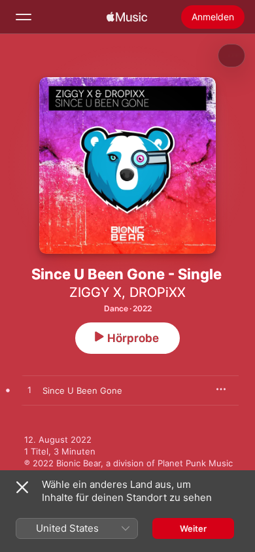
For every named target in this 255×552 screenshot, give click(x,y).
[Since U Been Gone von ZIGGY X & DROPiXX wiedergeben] (29, 390)
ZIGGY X (95, 292)
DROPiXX (157, 292)
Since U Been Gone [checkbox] (82, 390)
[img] (127, 17)
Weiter (193, 528)
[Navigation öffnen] (23, 17)
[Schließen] (22, 487)
